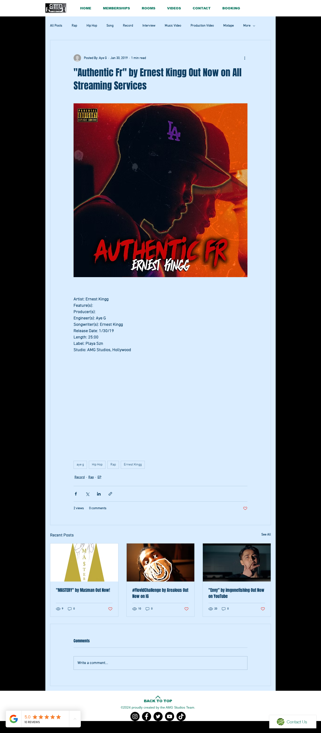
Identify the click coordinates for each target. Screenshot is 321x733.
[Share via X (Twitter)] (87, 494)
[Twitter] (158, 716)
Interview (148, 26)
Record (128, 26)
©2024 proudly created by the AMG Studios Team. (158, 707)
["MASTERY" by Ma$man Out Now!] (84, 562)
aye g (80, 465)
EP (99, 477)
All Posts (56, 26)
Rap (74, 26)
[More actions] (244, 58)
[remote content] (161, 405)
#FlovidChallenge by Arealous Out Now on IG (160, 593)
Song (110, 26)
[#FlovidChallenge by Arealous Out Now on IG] (161, 562)
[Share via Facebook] (76, 494)
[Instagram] (135, 716)
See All (266, 535)
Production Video (202, 26)
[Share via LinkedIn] (99, 494)
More (247, 26)
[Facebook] (146, 716)
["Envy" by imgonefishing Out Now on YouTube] (237, 562)
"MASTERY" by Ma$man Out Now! (83, 590)
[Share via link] (110, 494)
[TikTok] (181, 716)
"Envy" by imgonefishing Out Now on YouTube (236, 593)
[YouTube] (169, 716)
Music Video (173, 26)
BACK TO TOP (158, 701)
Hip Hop (91, 26)
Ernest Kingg (133, 465)
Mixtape (228, 26)
